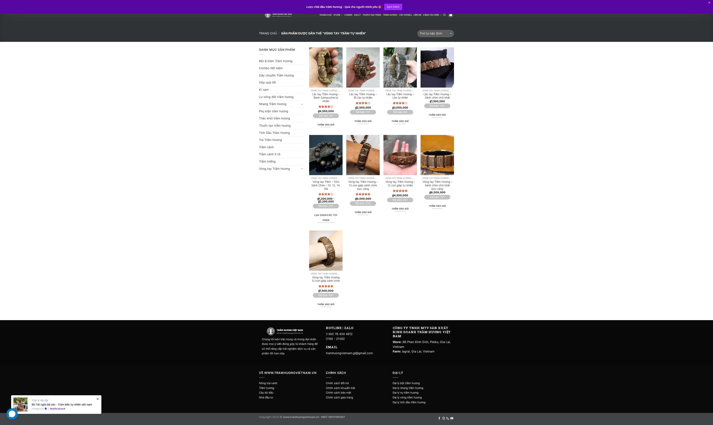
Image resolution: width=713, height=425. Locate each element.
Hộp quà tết (267, 82)
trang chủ (325, 15)
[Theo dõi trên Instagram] (443, 418)
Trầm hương (266, 387)
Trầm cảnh (266, 147)
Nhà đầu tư (266, 397)
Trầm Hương (390, 15)
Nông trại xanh (268, 383)
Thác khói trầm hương (274, 118)
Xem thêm (393, 7)
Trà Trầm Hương (270, 140)
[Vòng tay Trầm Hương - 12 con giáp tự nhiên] (400, 155)
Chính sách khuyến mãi (340, 387)
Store (336, 15)
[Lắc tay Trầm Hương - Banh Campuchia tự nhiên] (326, 67)
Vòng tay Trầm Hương (274, 168)
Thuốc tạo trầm (372, 15)
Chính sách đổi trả (337, 383)
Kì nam (264, 89)
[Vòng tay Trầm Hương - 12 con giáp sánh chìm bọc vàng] (363, 155)
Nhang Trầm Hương (272, 104)
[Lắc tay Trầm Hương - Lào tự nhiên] (400, 67)
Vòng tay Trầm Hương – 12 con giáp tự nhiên (400, 183)
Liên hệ (417, 15)
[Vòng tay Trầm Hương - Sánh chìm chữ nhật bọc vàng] (437, 155)
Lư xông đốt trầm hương (276, 97)
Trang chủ (268, 33)
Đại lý (357, 15)
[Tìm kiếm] (444, 15)
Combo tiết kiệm (271, 68)
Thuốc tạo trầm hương (275, 125)
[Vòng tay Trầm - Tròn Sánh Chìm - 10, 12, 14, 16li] (326, 155)
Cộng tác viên (431, 15)
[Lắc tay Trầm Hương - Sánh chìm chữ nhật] (437, 67)
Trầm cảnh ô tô (269, 154)
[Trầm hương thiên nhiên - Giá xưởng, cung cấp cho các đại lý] (278, 15)
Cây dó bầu (266, 392)
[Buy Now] (56, 404)
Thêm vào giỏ (325, 124)
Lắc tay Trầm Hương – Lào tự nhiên (400, 96)
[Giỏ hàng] (451, 15)
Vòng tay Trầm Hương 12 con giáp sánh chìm (326, 279)
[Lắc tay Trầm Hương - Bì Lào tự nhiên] (363, 67)
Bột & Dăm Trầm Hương (275, 61)
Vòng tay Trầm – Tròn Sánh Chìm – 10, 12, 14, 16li (325, 185)
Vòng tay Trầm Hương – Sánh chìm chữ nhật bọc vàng (437, 185)
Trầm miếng (267, 161)
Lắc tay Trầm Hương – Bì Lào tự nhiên (363, 96)
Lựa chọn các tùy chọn (326, 218)
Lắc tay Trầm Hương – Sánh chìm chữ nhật (437, 96)
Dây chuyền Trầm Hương (276, 75)
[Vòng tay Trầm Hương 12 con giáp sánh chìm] (326, 251)
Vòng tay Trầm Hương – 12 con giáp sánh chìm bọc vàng (363, 185)
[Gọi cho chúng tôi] (447, 418)
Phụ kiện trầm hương (273, 111)
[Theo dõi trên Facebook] (439, 418)
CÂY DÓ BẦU (405, 15)
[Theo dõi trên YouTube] (451, 418)
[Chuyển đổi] (302, 104)
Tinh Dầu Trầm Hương (274, 133)
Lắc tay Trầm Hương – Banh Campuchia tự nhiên (326, 98)
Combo (348, 15)
